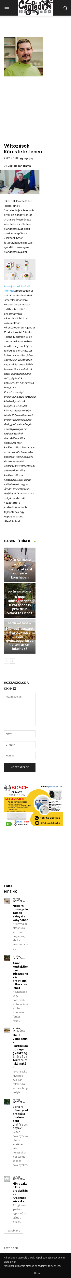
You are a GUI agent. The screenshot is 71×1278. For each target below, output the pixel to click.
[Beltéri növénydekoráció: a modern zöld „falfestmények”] (7, 1102)
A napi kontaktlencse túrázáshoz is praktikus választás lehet (19, 605)
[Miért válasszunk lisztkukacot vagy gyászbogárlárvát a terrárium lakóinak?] (7, 1030)
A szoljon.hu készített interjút (17, 288)
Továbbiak (12, 1230)
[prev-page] (6, 661)
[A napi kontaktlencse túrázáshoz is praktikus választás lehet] (7, 958)
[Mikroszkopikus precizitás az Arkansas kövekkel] (7, 1179)
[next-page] (12, 661)
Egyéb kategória (19, 560)
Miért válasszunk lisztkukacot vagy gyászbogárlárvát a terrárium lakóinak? (20, 639)
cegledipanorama (19, 166)
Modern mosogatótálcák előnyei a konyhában (20, 571)
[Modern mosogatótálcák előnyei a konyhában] (7, 901)
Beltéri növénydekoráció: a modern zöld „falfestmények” (21, 1117)
